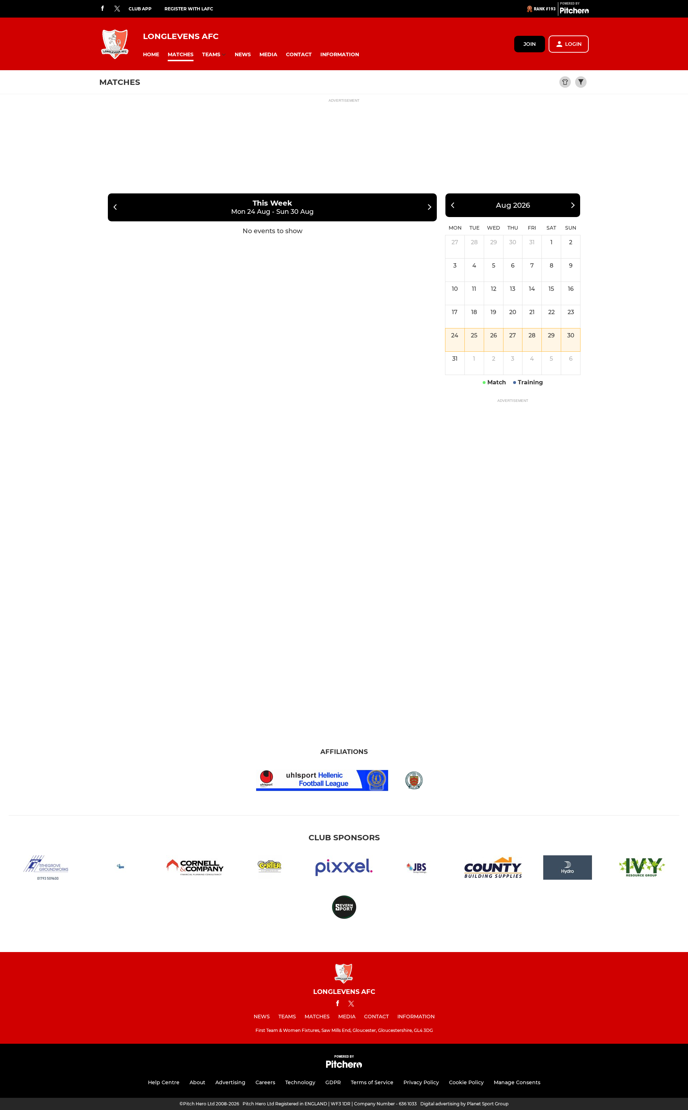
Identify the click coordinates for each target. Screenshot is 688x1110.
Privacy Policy (421, 1082)
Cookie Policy (466, 1082)
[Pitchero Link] (574, 12)
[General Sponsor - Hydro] (567, 868)
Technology (300, 1082)
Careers (265, 1082)
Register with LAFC (188, 8)
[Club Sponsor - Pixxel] (344, 868)
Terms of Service (372, 1082)
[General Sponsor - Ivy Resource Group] (642, 868)
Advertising (230, 1082)
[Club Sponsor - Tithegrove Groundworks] (46, 868)
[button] (151, 55)
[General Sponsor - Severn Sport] (344, 908)
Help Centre (164, 1082)
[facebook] (102, 8)
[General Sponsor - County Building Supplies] (493, 868)
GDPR (333, 1082)
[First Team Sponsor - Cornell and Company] (195, 868)
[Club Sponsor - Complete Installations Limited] (120, 868)
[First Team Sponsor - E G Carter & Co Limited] (269, 868)
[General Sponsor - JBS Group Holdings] (418, 868)
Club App (140, 8)
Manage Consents (517, 1082)
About (197, 1082)
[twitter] (117, 9)
